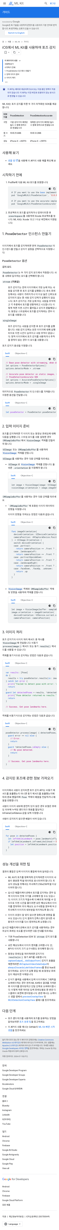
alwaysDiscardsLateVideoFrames (25, 967)
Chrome (6, 1141)
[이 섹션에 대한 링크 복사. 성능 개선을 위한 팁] (33, 864)
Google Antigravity (10, 1154)
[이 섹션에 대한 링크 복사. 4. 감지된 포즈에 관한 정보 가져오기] (5, 783)
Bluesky (5, 1106)
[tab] (7, 353)
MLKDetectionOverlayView (21, 1000)
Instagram (7, 1110)
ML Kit (18, 3)
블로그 (5, 1101)
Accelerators (8, 1084)
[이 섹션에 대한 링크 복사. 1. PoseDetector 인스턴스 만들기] (5, 238)
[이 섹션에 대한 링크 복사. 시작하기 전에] (25, 175)
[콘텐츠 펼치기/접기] (19, 60)
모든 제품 (6, 1205)
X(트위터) (6, 1119)
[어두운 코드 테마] (50, 188)
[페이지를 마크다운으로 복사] (14, 52)
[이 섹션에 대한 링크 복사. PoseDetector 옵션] (30, 261)
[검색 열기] (46, 3)
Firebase (6, 1145)
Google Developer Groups (13, 1075)
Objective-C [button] (21, 353)
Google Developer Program (14, 1070)
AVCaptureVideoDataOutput (33, 964)
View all (5, 1168)
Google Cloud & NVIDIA (12, 1089)
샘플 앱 (11, 160)
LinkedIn (6, 1115)
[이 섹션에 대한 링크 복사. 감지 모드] (14, 267)
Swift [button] (7, 353)
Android (5, 1136)
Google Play (7, 1164)
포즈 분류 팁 (25, 1021)
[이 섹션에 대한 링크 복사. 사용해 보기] (22, 153)
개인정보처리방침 (16, 1216)
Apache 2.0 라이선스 (10, 1045)
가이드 (6, 12)
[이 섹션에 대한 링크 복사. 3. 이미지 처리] (25, 632)
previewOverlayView (33, 996)
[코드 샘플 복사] (54, 188)
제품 (9, 42)
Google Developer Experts (13, 1079)
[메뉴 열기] (4, 3)
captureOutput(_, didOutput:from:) (24, 960)
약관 (4, 1216)
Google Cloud (8, 1159)
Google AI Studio (9, 1150)
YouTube (6, 1124)
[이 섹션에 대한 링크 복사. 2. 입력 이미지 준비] (32, 426)
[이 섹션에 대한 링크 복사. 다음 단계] (18, 1011)
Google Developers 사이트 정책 (15, 1048)
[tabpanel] (29, 372)
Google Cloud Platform (12, 1200)
